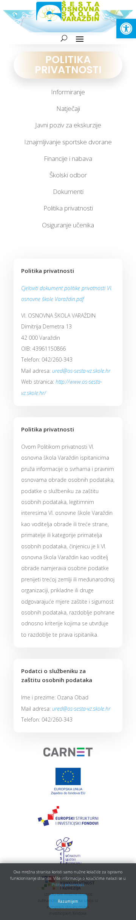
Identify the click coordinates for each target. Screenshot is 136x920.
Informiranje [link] (68, 92)
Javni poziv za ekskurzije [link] (68, 125)
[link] (126, 28)
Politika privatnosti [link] (68, 208)
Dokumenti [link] (68, 191)
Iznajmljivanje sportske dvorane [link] (68, 142)
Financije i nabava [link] (68, 158)
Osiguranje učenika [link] (68, 225)
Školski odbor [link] (68, 175)
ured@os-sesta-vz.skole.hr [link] (81, 370)
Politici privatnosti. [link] (68, 884)
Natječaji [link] (68, 108)
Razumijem (68, 901)
